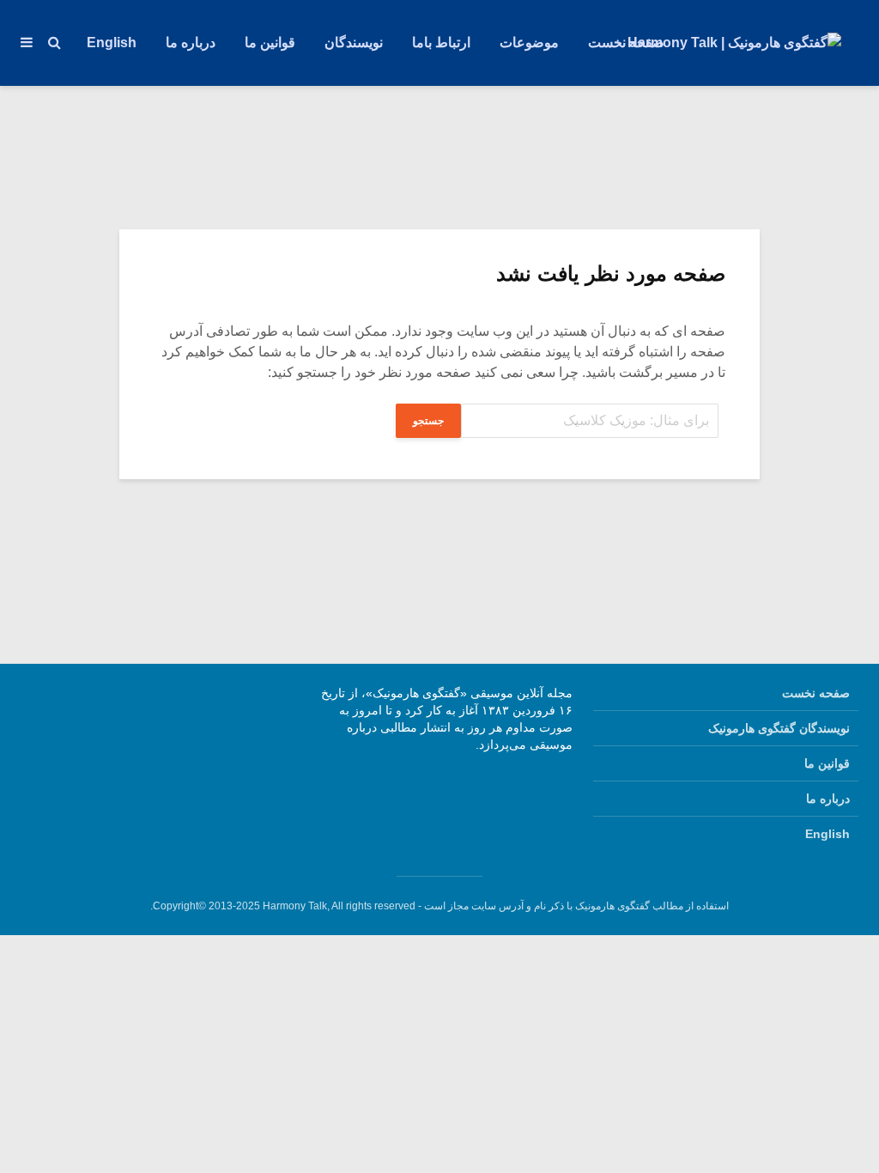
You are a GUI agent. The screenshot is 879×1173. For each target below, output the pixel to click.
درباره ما (190, 42)
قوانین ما (270, 42)
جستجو (428, 421)
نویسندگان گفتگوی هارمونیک (779, 728)
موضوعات (529, 42)
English (111, 42)
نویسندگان (353, 42)
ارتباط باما (441, 42)
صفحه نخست (626, 42)
